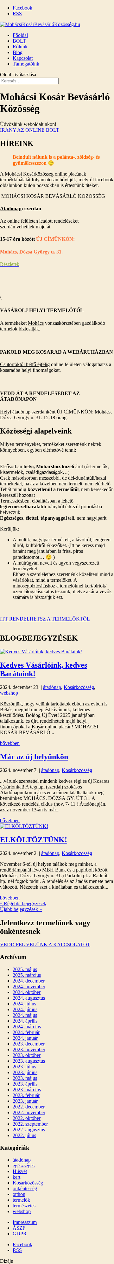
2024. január (25, 1038)
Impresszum (25, 1222)
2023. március (27, 1089)
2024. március (27, 1026)
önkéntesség (25, 1188)
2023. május (25, 1078)
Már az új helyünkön (34, 757)
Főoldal (20, 35)
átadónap (52, 687)
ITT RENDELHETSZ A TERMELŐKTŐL (45, 619)
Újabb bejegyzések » (21, 909)
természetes (24, 1205)
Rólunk (20, 46)
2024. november (29, 986)
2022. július (24, 1135)
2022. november (29, 1112)
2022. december (29, 1106)
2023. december (29, 1043)
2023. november (29, 1049)
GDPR (20, 1233)
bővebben (10, 743)
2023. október (27, 1055)
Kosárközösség (79, 687)
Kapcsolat (23, 58)
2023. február (26, 1095)
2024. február (26, 1032)
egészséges (24, 1165)
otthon (19, 1194)
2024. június (25, 1009)
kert (16, 1177)
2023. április (25, 1084)
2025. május (25, 969)
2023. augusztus (29, 1061)
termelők (21, 1200)
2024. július (24, 1003)
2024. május (25, 1015)
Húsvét (20, 1171)
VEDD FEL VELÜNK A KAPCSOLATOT (45, 944)
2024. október (27, 992)
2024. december (29, 980)
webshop (9, 693)
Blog (17, 52)
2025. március (27, 975)
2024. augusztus (29, 998)
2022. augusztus (29, 1129)
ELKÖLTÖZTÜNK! (33, 840)
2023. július (24, 1066)
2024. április (25, 1021)
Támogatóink (26, 63)
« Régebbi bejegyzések (23, 903)
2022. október (27, 1118)
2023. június (25, 1072)
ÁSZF (19, 1228)
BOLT (19, 41)
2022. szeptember (30, 1124)
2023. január (25, 1101)
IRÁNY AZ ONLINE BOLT (29, 130)
